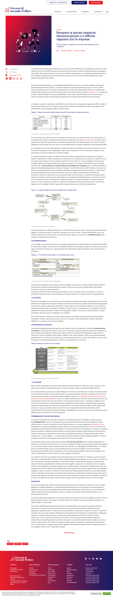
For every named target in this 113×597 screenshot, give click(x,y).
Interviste (69, 573)
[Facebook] (7, 79)
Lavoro (25, 544)
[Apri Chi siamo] (61, 12)
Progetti (50, 579)
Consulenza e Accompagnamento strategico (37, 574)
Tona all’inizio (69, 533)
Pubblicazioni (51, 577)
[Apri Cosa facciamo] (77, 12)
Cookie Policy (89, 570)
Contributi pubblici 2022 (92, 580)
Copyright (88, 573)
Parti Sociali (51, 570)
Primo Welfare (52, 575)
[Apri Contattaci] (102, 12)
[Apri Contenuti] (89, 12)
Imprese (18, 544)
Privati (50, 568)
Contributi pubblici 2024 (92, 577)
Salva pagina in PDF (15, 75)
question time (93, 92)
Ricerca (31, 568)
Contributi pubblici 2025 (92, 575)
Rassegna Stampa (72, 570)
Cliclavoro (90, 140)
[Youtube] (100, 558)
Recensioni (70, 577)
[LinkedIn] (10, 79)
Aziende (10, 544)
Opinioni (69, 579)
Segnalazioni (70, 575)
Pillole (68, 571)
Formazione (32, 571)
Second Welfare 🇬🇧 (72, 582)
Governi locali (51, 573)
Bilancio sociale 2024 (92, 568)
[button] (107, 12)
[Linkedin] (85, 558)
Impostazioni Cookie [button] (96, 593)
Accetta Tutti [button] (107, 593)
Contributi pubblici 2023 (92, 579)
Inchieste (69, 580)
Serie (49, 582)
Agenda (69, 568)
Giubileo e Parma (98, 424)
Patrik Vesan (80, 51)
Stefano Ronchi (66, 51)
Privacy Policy (89, 571)
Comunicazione (33, 570)
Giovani (58, 29)
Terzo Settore (51, 571)
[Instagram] (89, 558)
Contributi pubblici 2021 (92, 582)
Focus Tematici (52, 580)
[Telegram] (97, 558)
